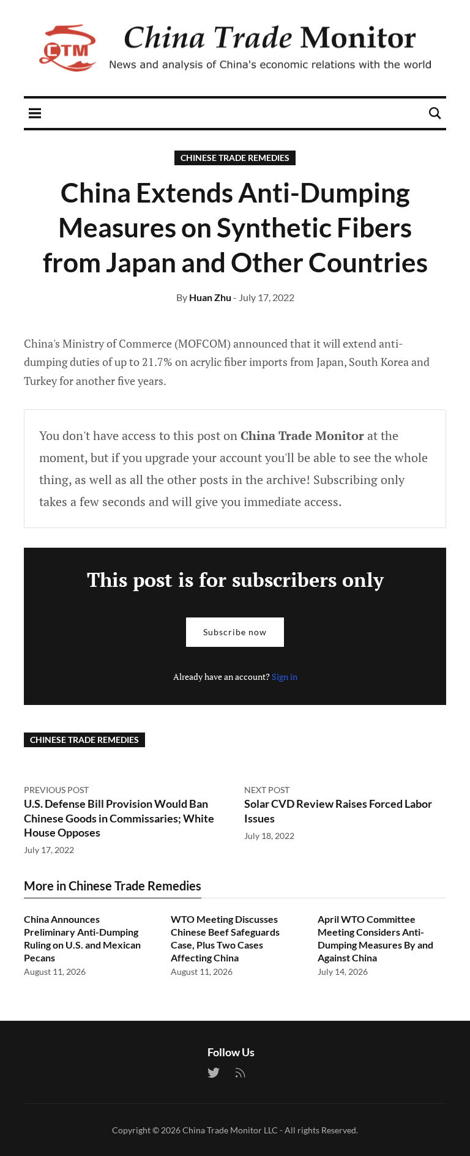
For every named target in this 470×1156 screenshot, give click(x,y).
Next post (266, 790)
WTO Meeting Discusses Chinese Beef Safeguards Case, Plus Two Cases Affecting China (225, 938)
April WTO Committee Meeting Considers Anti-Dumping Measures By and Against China (375, 938)
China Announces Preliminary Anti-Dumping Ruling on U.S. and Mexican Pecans (82, 938)
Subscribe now (235, 632)
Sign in (284, 676)
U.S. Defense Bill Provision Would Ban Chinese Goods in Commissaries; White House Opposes (119, 818)
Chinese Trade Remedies (235, 157)
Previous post (56, 790)
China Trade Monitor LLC (230, 1130)
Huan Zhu (210, 297)
